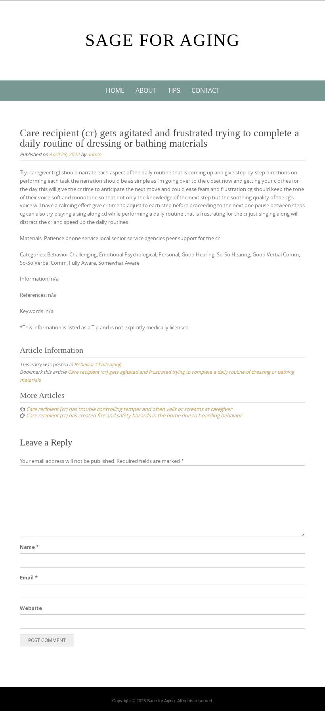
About (146, 90)
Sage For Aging (162, 40)
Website (31, 608)
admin (94, 154)
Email (29, 577)
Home (115, 90)
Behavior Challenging (97, 364)
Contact (205, 90)
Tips (174, 90)
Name (29, 546)
